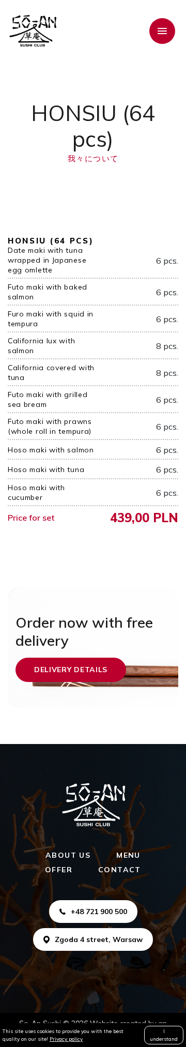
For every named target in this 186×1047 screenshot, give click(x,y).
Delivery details (70, 669)
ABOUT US (67, 855)
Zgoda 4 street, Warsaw (99, 939)
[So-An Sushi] (32, 31)
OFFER (58, 869)
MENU (128, 855)
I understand (164, 1035)
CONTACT (119, 869)
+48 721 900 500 (99, 911)
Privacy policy (66, 1039)
